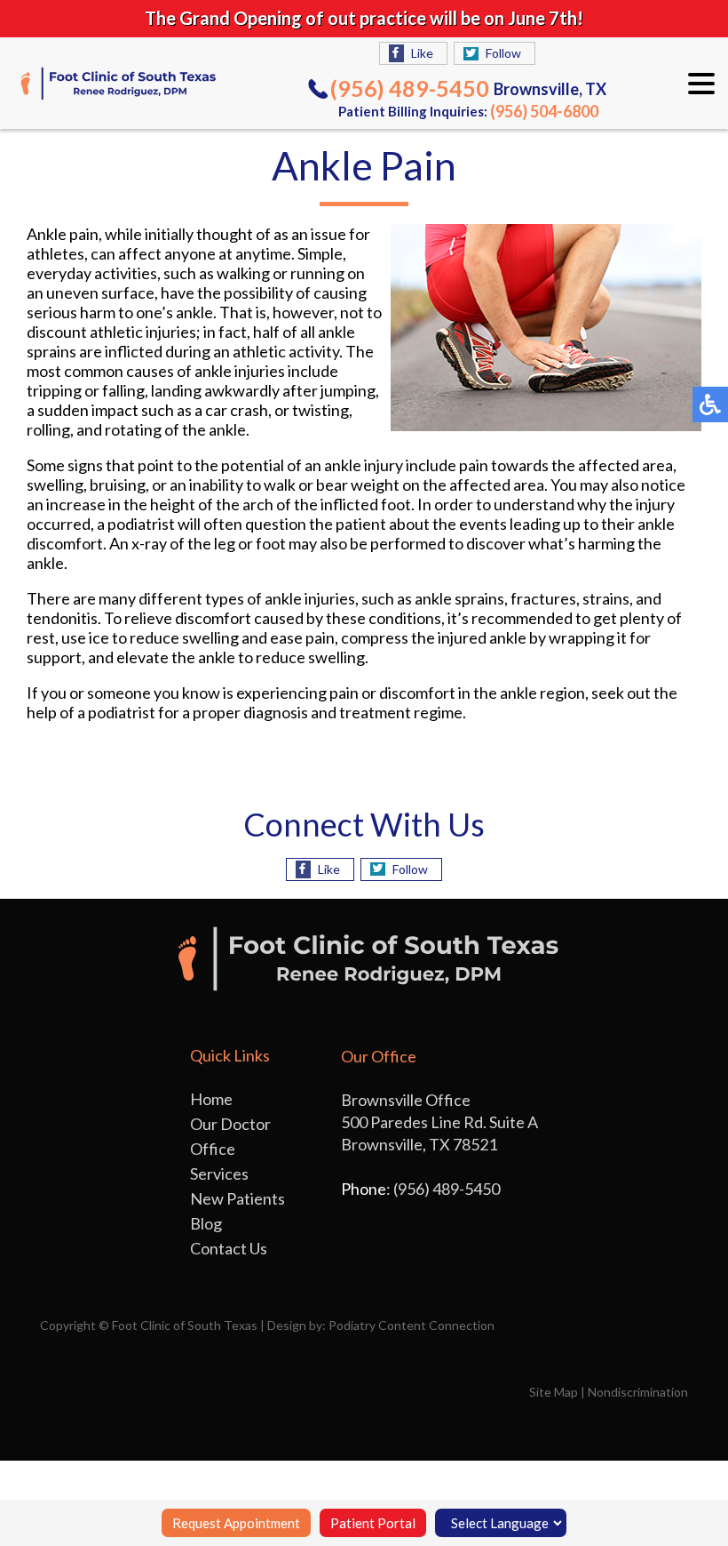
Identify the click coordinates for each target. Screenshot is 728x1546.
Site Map (553, 1391)
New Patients (237, 1198)
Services (219, 1173)
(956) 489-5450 (409, 88)
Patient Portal (372, 1523)
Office (212, 1148)
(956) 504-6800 (544, 111)
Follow (503, 52)
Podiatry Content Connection (411, 1325)
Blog (206, 1223)
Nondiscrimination (638, 1391)
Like (422, 52)
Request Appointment (236, 1523)
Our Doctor (230, 1123)
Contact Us (228, 1248)
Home (211, 1099)
